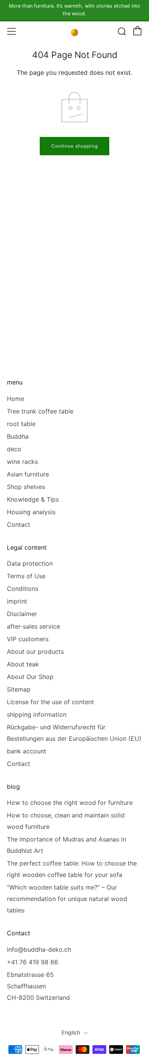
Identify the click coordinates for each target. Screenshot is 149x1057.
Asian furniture (28, 474)
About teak (23, 664)
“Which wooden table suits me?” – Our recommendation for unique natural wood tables (67, 898)
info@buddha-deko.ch (39, 949)
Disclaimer (22, 614)
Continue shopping (74, 146)
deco (14, 449)
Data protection (30, 563)
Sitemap (19, 689)
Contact (18, 524)
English (71, 1032)
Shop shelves (26, 487)
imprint (17, 601)
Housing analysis (31, 512)
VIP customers (28, 639)
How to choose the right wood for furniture (70, 802)
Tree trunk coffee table (40, 411)
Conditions (22, 588)
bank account (26, 751)
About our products (35, 651)
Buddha (18, 436)
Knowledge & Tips (33, 499)
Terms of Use (26, 576)
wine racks (22, 461)
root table (21, 424)
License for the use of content (50, 702)
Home (15, 398)
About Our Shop (30, 677)
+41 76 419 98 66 (32, 962)
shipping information (36, 714)
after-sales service (33, 626)
